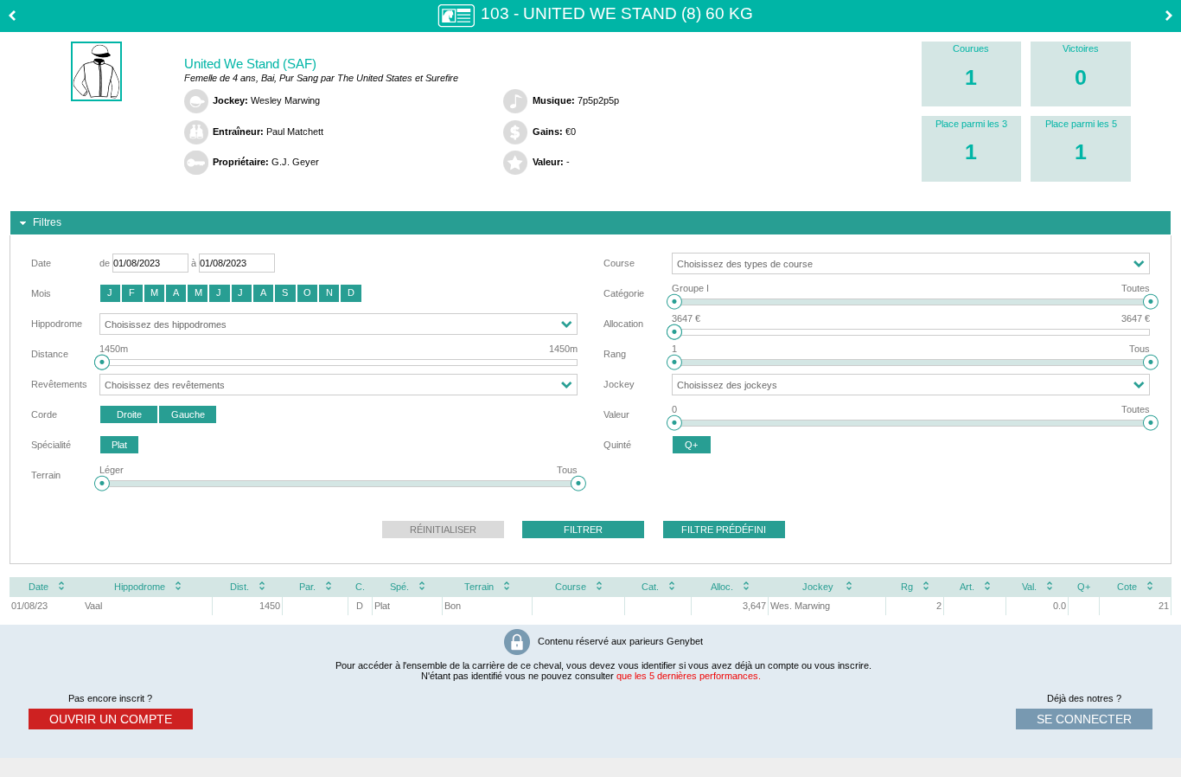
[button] (110, 293)
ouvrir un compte (110, 719)
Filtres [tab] (47, 222)
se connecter (1084, 719)
